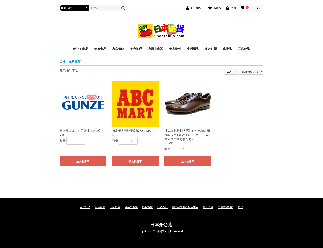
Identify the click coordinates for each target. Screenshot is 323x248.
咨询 (240, 207)
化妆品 (227, 49)
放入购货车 (82, 161)
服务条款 (162, 207)
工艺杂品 (244, 49)
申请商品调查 (225, 207)
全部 (63, 61)
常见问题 (208, 207)
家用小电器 (155, 49)
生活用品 (193, 49)
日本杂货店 (161, 224)
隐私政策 (147, 207)
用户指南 (100, 207)
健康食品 (100, 49)
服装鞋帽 (211, 49)
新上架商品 (80, 49)
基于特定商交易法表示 (185, 207)
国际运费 (115, 207)
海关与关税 (131, 207)
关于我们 (85, 207)
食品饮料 (175, 49)
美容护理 (136, 49)
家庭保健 (118, 49)
